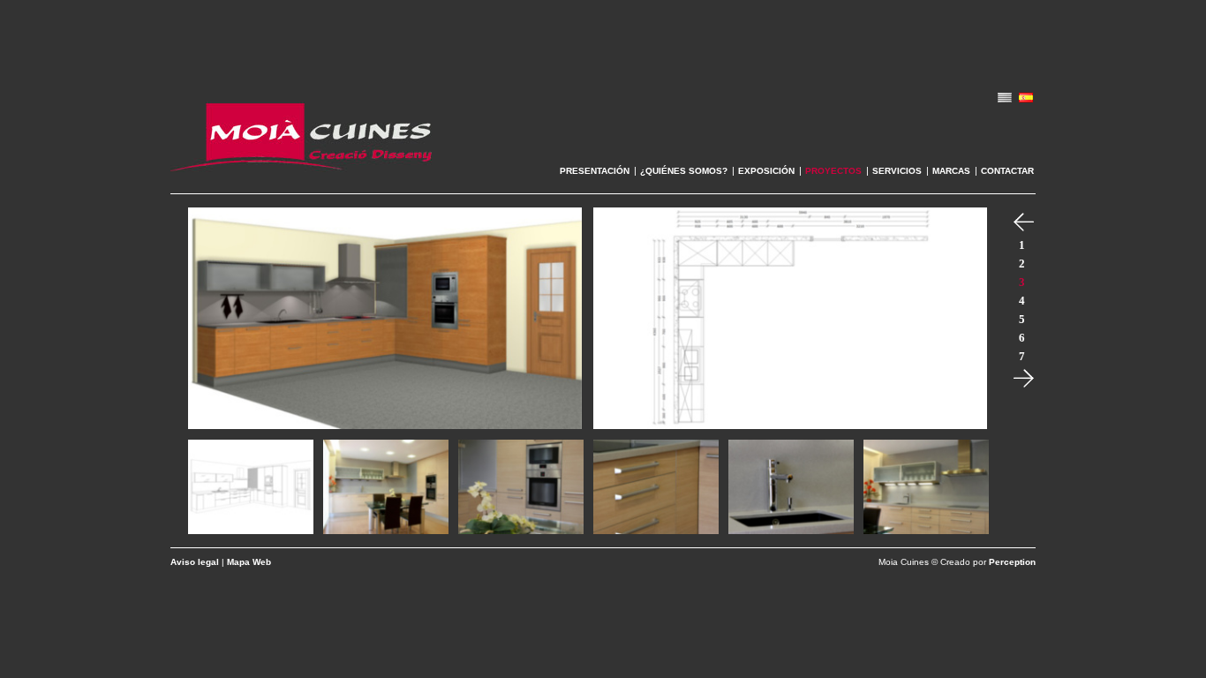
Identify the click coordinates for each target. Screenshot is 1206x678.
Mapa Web (249, 562)
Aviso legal (194, 562)
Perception (1012, 562)
